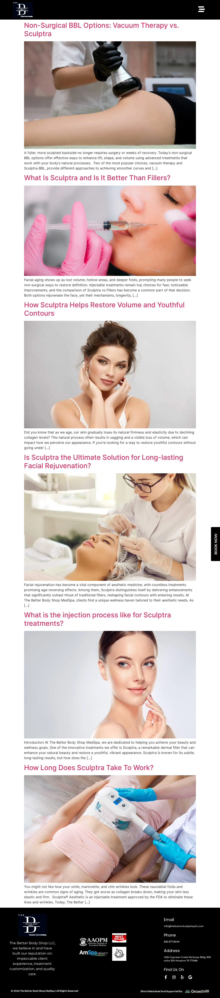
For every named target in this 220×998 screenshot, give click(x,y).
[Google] (190, 977)
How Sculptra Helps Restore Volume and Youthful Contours (104, 309)
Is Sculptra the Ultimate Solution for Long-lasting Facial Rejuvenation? (103, 461)
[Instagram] (174, 977)
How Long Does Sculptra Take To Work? (89, 767)
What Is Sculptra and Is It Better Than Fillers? (97, 178)
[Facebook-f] (166, 977)
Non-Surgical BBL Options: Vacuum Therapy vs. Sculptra (101, 29)
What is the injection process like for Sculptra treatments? (97, 619)
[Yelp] (182, 977)
